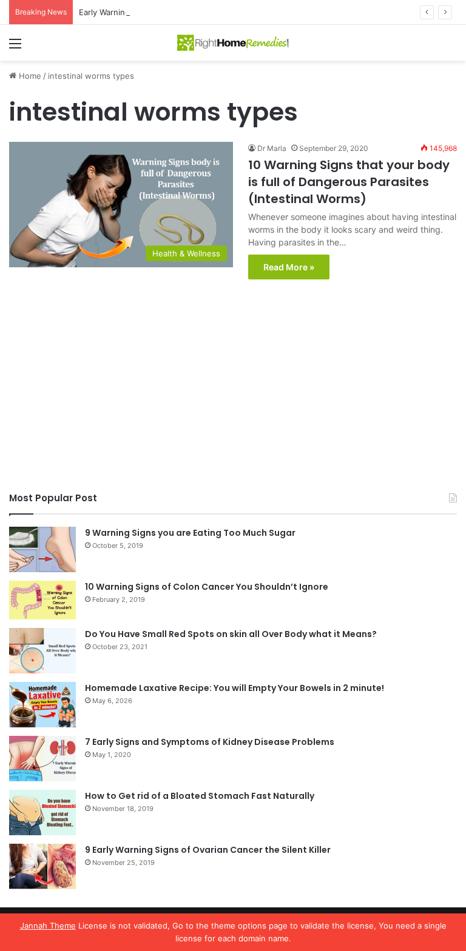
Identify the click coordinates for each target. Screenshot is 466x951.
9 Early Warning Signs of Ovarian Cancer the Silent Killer (208, 850)
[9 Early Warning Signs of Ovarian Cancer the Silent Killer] (42, 866)
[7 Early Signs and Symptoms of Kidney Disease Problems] (42, 758)
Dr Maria (271, 148)
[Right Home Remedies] (233, 42)
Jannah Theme (48, 925)
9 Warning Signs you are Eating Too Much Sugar (190, 533)
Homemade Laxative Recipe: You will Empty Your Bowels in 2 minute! (234, 688)
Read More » (288, 267)
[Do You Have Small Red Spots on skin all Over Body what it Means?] (42, 650)
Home (28, 76)
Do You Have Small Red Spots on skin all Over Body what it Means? (231, 634)
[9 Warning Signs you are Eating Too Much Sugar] (42, 549)
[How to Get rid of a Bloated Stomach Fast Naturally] (42, 812)
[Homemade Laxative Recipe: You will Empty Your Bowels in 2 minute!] (42, 704)
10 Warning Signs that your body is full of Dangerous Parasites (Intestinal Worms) (349, 181)
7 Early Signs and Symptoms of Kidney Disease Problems (209, 742)
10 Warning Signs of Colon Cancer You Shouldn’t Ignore (206, 587)
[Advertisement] (233, 388)
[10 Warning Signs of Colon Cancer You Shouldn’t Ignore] (42, 600)
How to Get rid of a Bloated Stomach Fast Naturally (199, 796)
